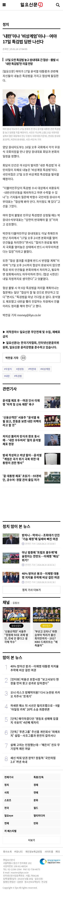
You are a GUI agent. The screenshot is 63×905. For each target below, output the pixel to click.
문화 (36, 800)
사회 (6, 792)
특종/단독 (39, 777)
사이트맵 (49, 851)
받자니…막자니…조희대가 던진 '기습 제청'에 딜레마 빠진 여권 (41, 537)
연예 (36, 792)
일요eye (8, 815)
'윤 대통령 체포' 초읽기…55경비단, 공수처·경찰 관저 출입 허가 (22, 478)
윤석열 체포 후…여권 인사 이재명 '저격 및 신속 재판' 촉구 (21, 402)
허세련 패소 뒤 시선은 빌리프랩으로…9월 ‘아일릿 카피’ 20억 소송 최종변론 (35, 707)
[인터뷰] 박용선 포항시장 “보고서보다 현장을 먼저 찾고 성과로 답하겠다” (34, 681)
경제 (36, 784)
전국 (6, 807)
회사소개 (7, 851)
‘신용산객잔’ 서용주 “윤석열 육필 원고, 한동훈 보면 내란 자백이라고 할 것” (22, 421)
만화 (36, 823)
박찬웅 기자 (11, 358)
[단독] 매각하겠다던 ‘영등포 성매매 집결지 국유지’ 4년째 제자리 (34, 720)
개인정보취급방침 (33, 851)
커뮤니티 (18, 851)
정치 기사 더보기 (31, 590)
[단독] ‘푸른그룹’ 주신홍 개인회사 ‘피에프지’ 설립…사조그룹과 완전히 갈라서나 (35, 733)
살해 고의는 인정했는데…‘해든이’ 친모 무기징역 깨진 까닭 (35, 746)
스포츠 (7, 800)
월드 (36, 807)
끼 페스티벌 (10, 831)
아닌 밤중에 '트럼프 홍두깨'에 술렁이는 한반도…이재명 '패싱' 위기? (40, 556)
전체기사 (8, 777)
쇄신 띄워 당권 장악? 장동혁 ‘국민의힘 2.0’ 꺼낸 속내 (33, 760)
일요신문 (31, 5)
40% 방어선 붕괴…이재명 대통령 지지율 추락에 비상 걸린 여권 (40, 575)
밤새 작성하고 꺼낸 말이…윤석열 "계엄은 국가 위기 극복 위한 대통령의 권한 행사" (22, 459)
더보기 (31, 840)
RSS (58, 851)
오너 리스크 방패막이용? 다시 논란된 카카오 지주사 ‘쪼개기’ (35, 694)
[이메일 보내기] (23, 357)
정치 (6, 24)
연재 (6, 823)
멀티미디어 (39, 815)
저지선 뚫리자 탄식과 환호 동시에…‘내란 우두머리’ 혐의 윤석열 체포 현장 (22, 440)
